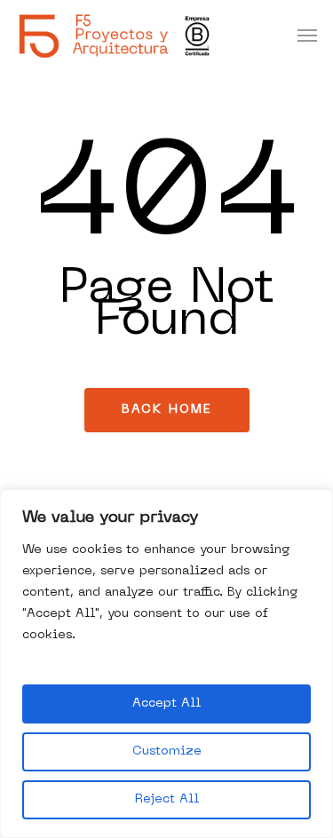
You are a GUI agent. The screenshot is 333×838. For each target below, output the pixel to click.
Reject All (167, 799)
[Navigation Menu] (307, 35)
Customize (167, 751)
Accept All (166, 703)
